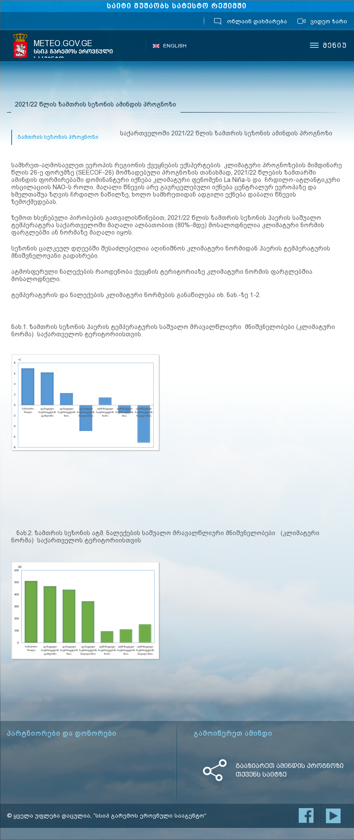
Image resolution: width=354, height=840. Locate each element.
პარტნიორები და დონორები (62, 733)
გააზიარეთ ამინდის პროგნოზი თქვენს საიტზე (290, 770)
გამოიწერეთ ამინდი (233, 733)
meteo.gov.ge (73, 51)
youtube (333, 816)
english (174, 45)
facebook (306, 816)
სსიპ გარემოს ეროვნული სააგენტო (20, 46)
